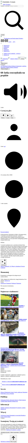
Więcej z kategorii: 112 (6, 266)
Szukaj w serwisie (5, 6)
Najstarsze (8, 283)
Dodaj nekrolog (8, 401)
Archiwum (3, 415)
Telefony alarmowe (5, 407)
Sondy (12, 392)
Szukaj (2, 34)
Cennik (2, 401)
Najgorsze (18, 283)
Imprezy (17, 400)
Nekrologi (24, 392)
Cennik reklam (6, 416)
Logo (2, 416)
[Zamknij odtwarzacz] (14, 118)
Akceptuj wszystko (5, 432)
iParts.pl (3, 392)
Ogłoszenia (3, 400)
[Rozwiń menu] (1, 43)
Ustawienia (22, 432)
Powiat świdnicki (5, 232)
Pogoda (12, 393)
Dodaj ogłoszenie (10, 400)
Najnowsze (3, 283)
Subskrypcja (15, 401)
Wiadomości (8, 392)
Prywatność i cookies (20, 407)
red (4, 146)
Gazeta (8, 415)
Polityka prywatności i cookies (13, 429)
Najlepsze (13, 283)
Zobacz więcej (5, 367)
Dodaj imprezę (22, 400)
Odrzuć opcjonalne (15, 432)
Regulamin (12, 407)
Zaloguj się (7, 280)
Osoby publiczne (18, 392)
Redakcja (23, 415)
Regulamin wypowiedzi (15, 415)
